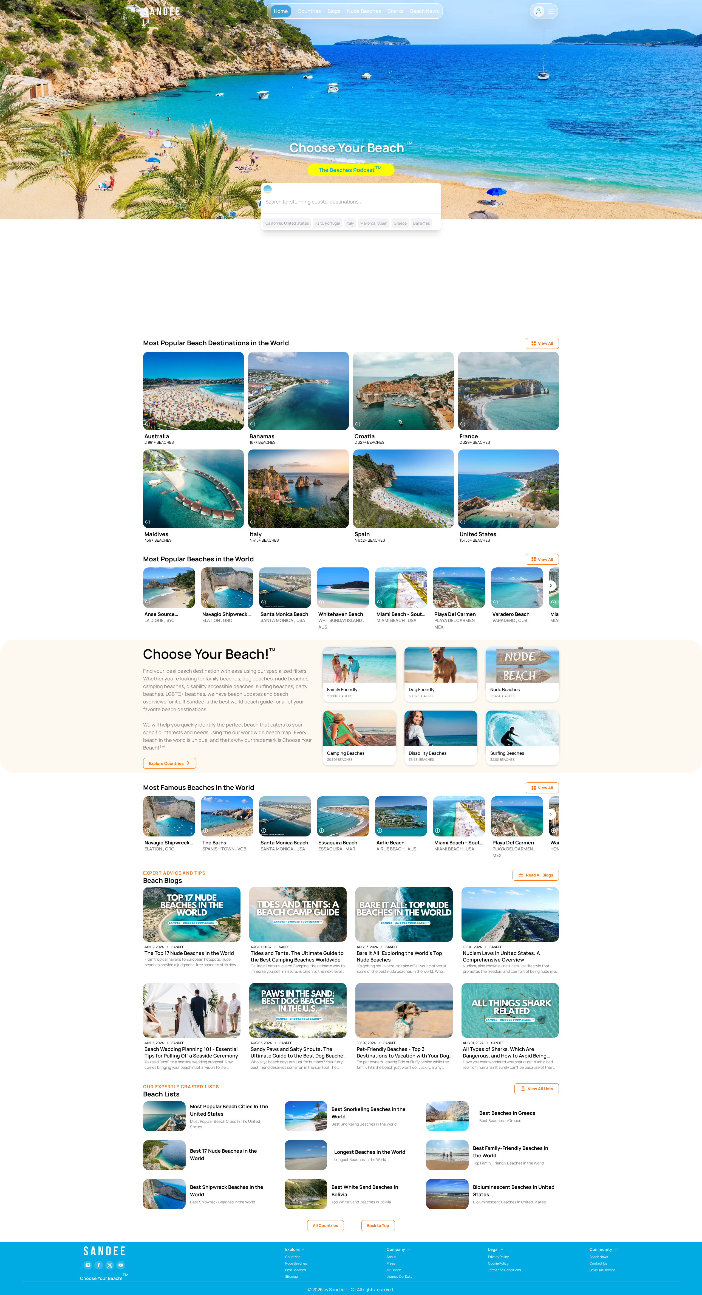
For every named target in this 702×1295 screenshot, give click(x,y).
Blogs (334, 11)
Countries (309, 11)
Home (281, 11)
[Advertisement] (351, 291)
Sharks (396, 11)
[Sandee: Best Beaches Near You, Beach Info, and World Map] (162, 11)
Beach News (424, 11)
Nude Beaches (364, 11)
